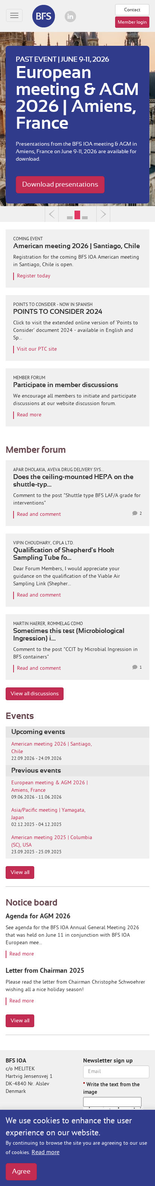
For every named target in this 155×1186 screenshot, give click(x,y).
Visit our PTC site (37, 349)
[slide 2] (85, 214)
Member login (132, 22)
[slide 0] (70, 214)
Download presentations (60, 184)
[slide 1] (77, 214)
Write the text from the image (111, 1089)
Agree (21, 1171)
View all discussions (35, 693)
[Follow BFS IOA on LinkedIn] (70, 16)
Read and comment (39, 514)
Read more (45, 1152)
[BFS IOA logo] (43, 16)
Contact (132, 10)
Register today (33, 276)
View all (20, 872)
